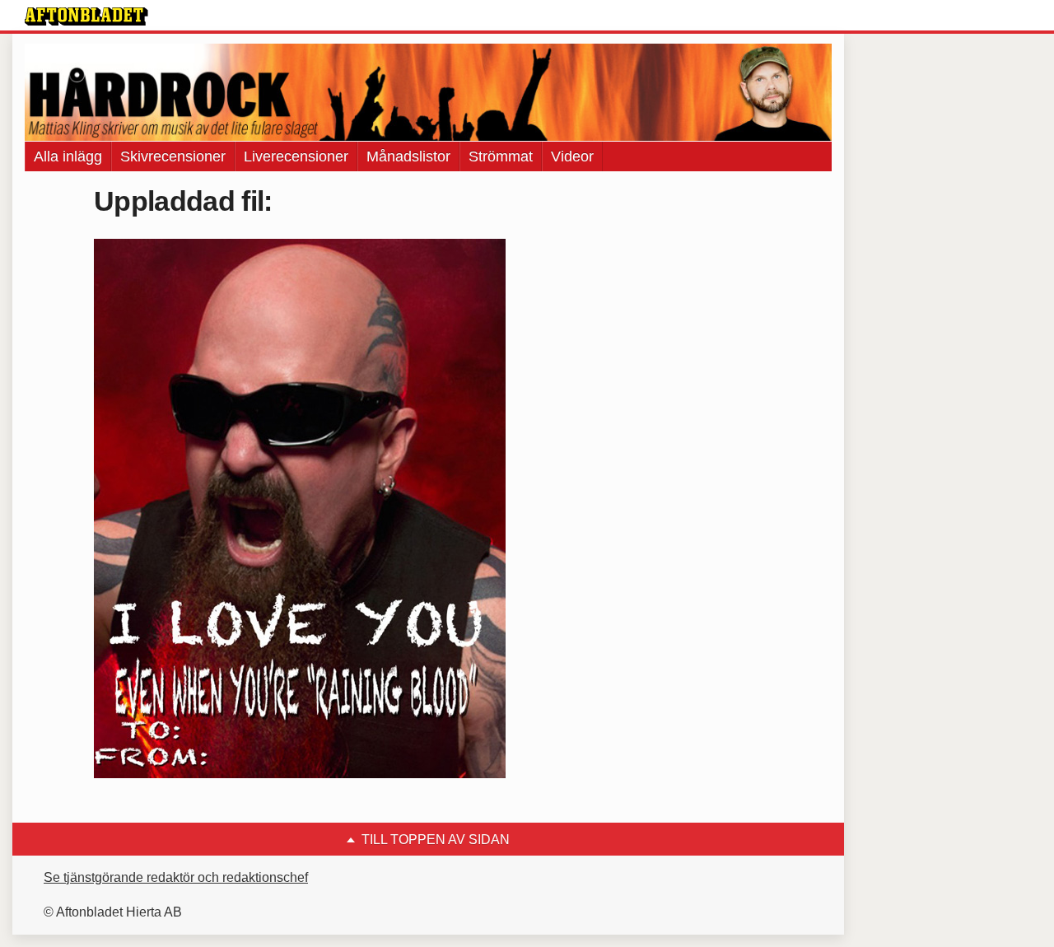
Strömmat (501, 156)
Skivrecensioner (173, 156)
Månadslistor (408, 156)
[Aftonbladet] (86, 16)
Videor (572, 156)
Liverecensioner (296, 156)
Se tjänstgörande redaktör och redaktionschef (176, 877)
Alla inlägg (68, 156)
